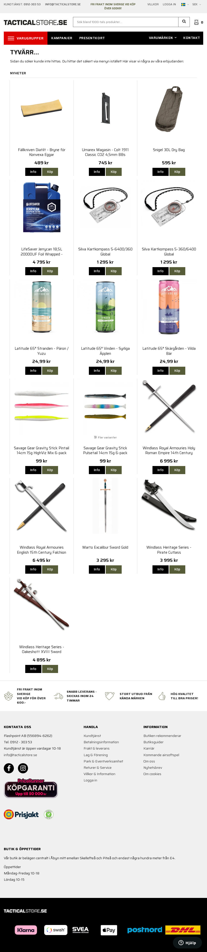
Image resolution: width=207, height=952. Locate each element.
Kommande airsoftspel (161, 755)
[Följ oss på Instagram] (23, 768)
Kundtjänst (92, 735)
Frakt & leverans (97, 748)
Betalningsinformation (101, 742)
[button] (184, 22)
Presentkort (92, 38)
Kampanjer (61, 38)
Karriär (148, 748)
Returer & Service (98, 767)
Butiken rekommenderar (162, 735)
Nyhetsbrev (152, 767)
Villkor (153, 5)
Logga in (169, 5)
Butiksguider (153, 742)
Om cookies (152, 774)
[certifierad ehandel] (49, 814)
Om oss (149, 761)
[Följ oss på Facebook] (9, 768)
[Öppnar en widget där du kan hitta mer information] (187, 943)
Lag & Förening (96, 755)
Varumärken (161, 37)
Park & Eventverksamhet (103, 761)
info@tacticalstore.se (20, 755)
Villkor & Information (99, 774)
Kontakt (191, 37)
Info (33, 171)
